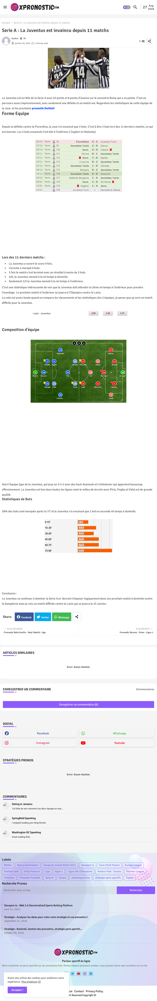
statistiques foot (80, 877)
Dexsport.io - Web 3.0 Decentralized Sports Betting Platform (38, 905)
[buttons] (72, 973)
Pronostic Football (30, 877)
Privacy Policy (94, 991)
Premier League (135, 871)
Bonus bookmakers (27, 865)
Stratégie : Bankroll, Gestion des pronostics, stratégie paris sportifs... (43, 929)
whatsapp (119, 733)
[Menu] (5, 7)
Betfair (8, 865)
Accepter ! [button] (17, 990)
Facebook (26, 617)
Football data (11, 871)
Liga (47, 871)
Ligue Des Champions (80, 871)
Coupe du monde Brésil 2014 (59, 865)
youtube (119, 743)
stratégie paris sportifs (108, 877)
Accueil (6, 22)
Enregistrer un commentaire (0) (78, 704)
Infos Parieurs (32, 871)
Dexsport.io (87, 865)
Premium (9, 877)
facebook (43, 733)
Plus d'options (29, 981)
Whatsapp (63, 617)
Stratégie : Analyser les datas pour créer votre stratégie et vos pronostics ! (46, 917)
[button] (127, 7)
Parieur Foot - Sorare (109, 871)
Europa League (133, 865)
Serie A (49, 877)
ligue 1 (59, 871)
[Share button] (76, 616)
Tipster (130, 877)
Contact (79, 991)
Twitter (45, 617)
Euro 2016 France (109, 865)
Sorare (62, 877)
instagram (43, 743)
